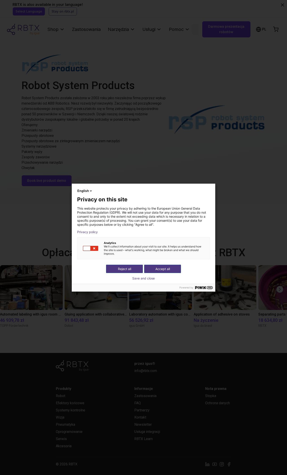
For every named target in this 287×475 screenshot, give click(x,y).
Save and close (143, 278)
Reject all (124, 269)
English (83, 191)
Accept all (162, 269)
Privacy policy (87, 232)
